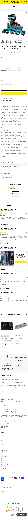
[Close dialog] (26, 251)
